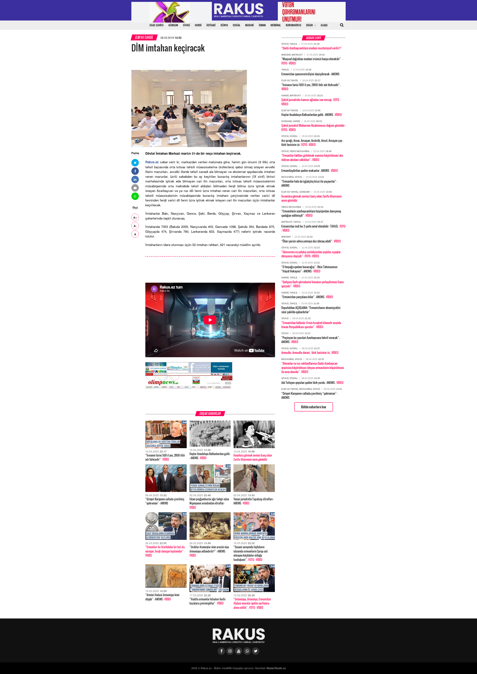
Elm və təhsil (144, 37)
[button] (135, 162)
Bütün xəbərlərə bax (313, 407)
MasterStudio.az (276, 668)
